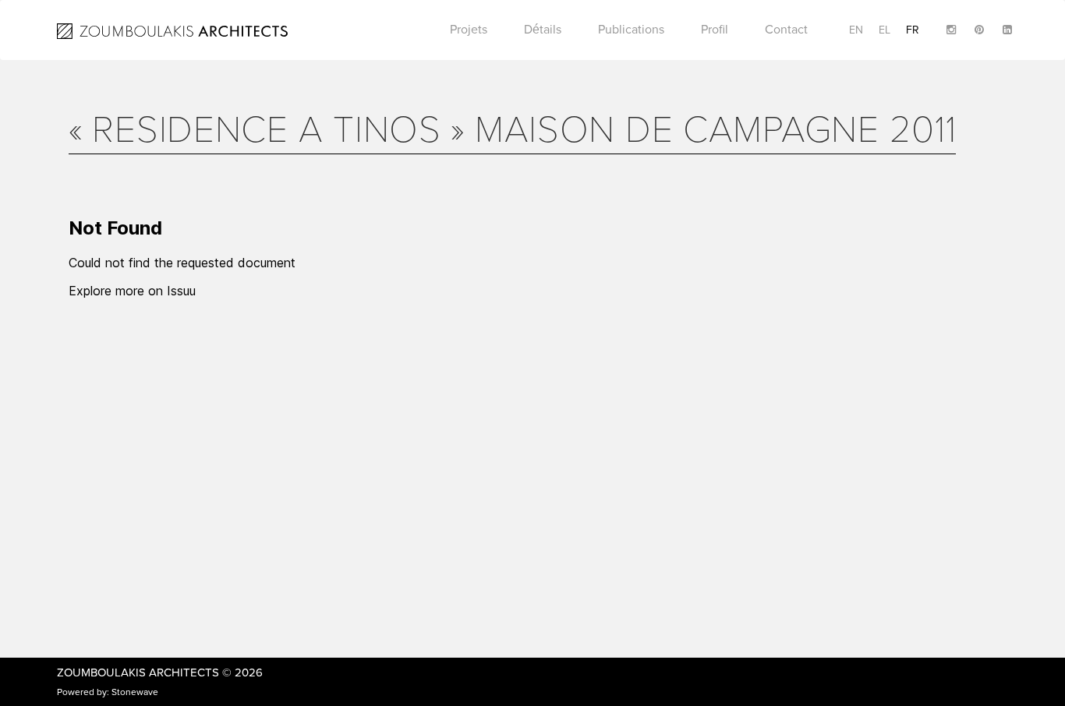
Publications (631, 29)
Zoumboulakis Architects (138, 672)
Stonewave (134, 692)
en (856, 30)
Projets (468, 29)
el (884, 30)
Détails (542, 29)
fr (912, 30)
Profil (714, 29)
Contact (786, 29)
